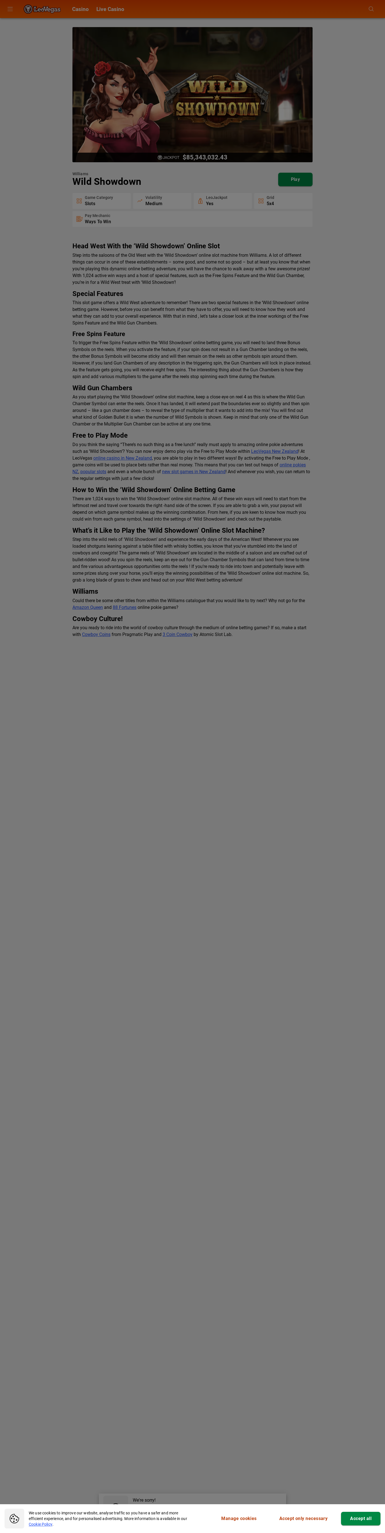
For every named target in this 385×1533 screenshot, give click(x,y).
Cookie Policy (40, 1524)
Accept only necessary (303, 1518)
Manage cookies (238, 1518)
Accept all (360, 1518)
